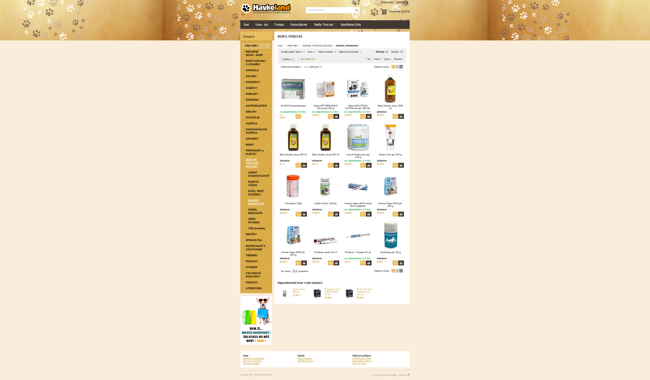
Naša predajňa (305, 358)
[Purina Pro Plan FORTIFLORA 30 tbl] (317, 298)
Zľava (387, 59)
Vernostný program (252, 361)
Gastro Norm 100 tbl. (298, 290)
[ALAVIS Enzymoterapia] (293, 103)
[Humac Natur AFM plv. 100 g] (390, 200)
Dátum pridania (325, 52)
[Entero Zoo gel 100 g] (390, 151)
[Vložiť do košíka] (336, 116)
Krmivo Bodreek (299, 24)
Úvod (246, 24)
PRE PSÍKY (292, 46)
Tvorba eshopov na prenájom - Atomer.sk (390, 375)
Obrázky (380, 52)
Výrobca (288, 59)
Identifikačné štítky (351, 24)
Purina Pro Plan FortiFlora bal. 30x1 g (364, 292)
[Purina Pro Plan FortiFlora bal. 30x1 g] (349, 298)
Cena (309, 52)
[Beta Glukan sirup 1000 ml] (390, 103)
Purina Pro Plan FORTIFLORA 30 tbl (332, 292)
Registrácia (402, 2)
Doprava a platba (251, 363)
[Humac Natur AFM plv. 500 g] (293, 249)
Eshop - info (262, 24)
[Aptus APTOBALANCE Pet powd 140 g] (325, 103)
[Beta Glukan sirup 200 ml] (293, 151)
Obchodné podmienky (253, 358)
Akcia (377, 59)
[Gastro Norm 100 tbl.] (325, 200)
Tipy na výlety (359, 363)
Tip (368, 59)
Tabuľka (395, 52)
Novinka (398, 59)
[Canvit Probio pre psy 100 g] (358, 151)
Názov (298, 52)
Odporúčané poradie (348, 52)
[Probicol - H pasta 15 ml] (358, 249)
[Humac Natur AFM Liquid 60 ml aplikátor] (358, 200)
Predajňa (279, 24)
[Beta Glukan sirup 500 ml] (325, 151)
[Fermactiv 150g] (293, 200)
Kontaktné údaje (305, 361)
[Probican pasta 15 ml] (325, 249)
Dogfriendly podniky (362, 361)
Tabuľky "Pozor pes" (324, 24)
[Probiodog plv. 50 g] (390, 249)
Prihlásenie (387, 2)
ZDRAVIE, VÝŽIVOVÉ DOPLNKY (317, 46)
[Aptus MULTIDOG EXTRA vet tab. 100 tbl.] (358, 103)
